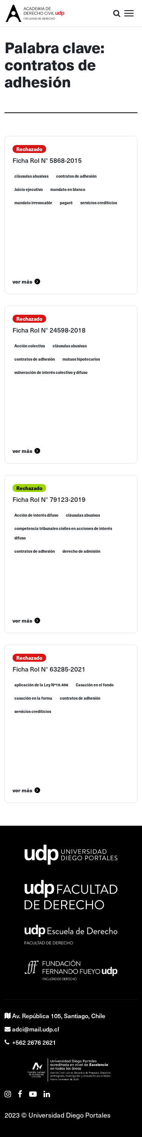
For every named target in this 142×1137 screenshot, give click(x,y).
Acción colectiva (29, 346)
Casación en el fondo (95, 685)
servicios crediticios (98, 202)
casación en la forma (33, 698)
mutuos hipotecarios (81, 359)
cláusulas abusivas (31, 176)
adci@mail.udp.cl (35, 1028)
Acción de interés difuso (36, 515)
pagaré (66, 202)
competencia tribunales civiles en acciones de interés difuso (63, 533)
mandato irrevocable (33, 202)
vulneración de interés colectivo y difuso (50, 372)
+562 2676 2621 (34, 1042)
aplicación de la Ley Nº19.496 (41, 685)
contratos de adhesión (76, 176)
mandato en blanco (67, 189)
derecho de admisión (81, 551)
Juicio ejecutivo (28, 189)
